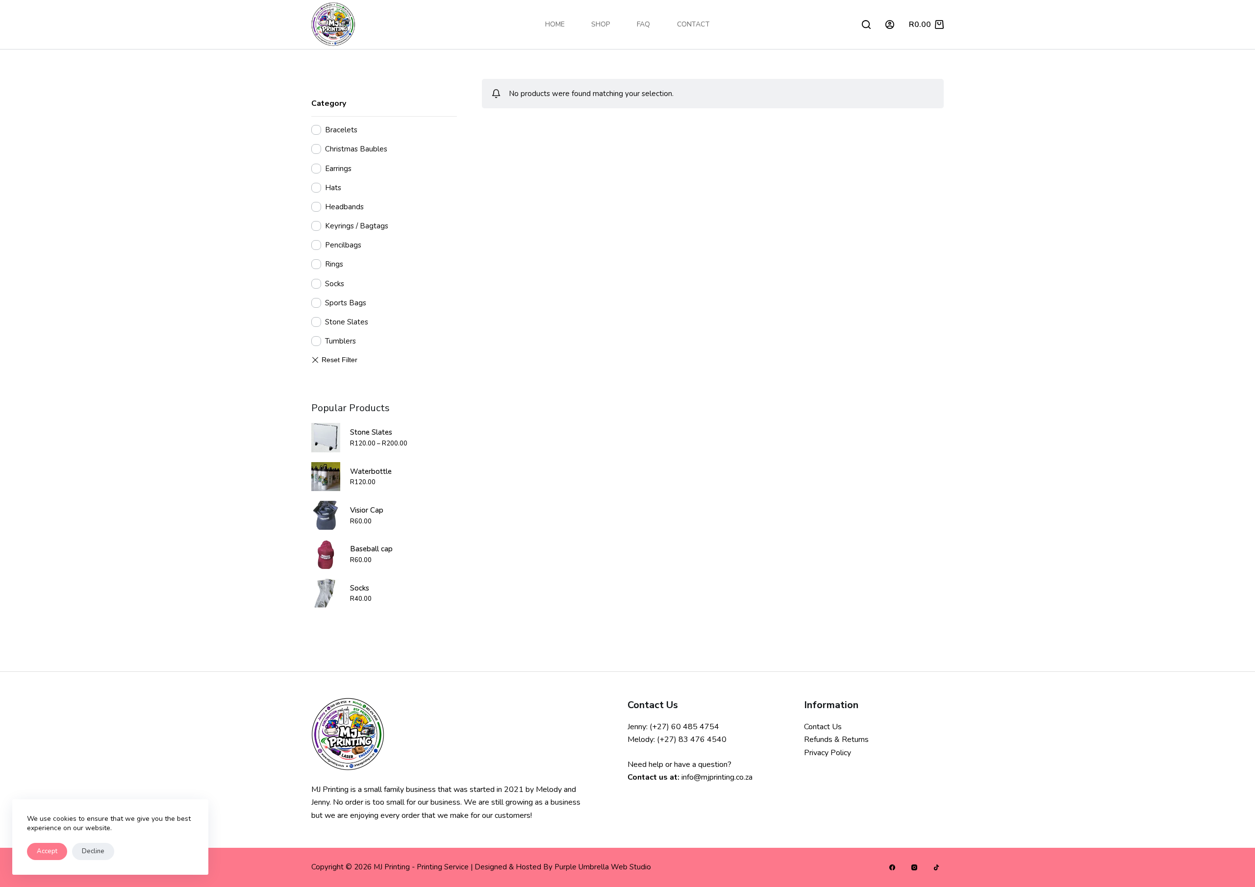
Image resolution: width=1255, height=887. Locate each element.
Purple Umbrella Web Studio (602, 867)
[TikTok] (936, 867)
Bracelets (341, 130)
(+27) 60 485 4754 (684, 726)
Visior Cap (366, 510)
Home (555, 24)
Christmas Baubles (356, 149)
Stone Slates (346, 322)
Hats (333, 187)
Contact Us (823, 726)
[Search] (866, 24)
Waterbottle (371, 471)
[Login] (889, 24)
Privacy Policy (827, 752)
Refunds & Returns (836, 739)
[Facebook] (892, 867)
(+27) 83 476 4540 (692, 739)
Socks (334, 283)
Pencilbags (343, 245)
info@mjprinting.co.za (717, 777)
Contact (693, 24)
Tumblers (340, 341)
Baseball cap (371, 549)
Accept (47, 851)
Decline (93, 851)
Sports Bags (345, 303)
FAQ (643, 24)
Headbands (344, 207)
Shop (600, 24)
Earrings (338, 168)
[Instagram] (914, 867)
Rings (334, 264)
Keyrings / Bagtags (356, 226)
